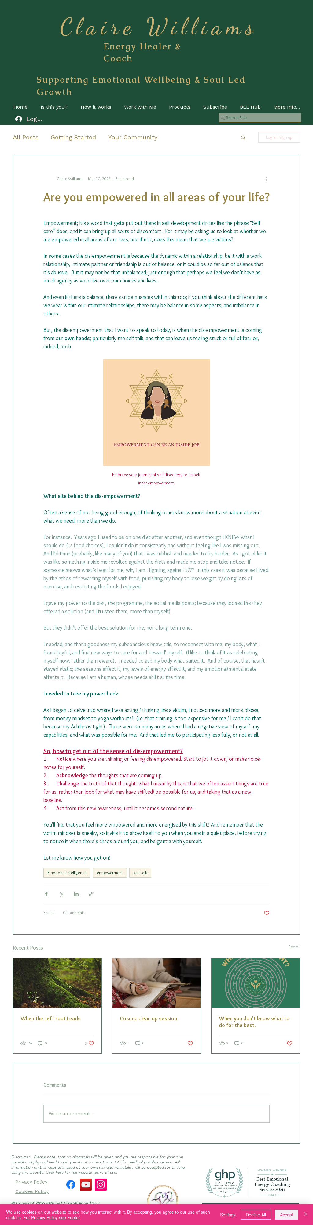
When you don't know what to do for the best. (254, 1022)
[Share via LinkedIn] (76, 894)
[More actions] (266, 179)
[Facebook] (71, 1185)
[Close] (305, 1214)
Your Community (132, 137)
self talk (140, 872)
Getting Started (73, 137)
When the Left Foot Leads (50, 1018)
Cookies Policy (32, 1191)
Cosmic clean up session (148, 1018)
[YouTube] (86, 1185)
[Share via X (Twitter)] (61, 894)
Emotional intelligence (67, 872)
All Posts (26, 137)
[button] (243, 137)
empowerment (110, 872)
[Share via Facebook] (46, 894)
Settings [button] (228, 1215)
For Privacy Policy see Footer (51, 1217)
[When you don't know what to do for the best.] (256, 983)
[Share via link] (91, 894)
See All (294, 947)
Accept (286, 1215)
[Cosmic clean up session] (156, 983)
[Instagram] (101, 1185)
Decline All (256, 1215)
